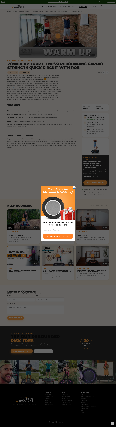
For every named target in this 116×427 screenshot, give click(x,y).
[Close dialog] (74, 187)
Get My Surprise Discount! (58, 236)
